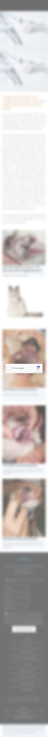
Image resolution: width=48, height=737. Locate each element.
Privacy (36, 372)
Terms (39, 372)
